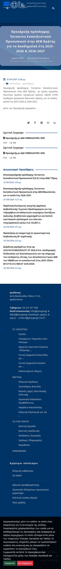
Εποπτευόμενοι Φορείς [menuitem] (30, 371)
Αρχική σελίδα (18, 58)
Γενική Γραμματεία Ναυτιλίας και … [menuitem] (33, 357)
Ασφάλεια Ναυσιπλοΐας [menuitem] (30, 407)
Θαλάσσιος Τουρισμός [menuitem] (30, 435)
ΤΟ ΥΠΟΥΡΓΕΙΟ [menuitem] (19, 329)
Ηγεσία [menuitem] (22, 334)
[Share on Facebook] (35, 123)
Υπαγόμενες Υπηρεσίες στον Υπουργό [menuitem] (33, 341)
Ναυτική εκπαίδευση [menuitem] (29, 431)
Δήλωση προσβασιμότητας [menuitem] (25, 485)
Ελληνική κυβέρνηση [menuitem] (22, 471)
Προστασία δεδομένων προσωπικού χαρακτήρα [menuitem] (30, 491)
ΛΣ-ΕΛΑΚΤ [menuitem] (17, 475)
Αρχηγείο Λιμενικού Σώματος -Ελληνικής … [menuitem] (33, 349)
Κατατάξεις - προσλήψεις (22, 83)
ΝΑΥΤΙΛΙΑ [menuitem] (16, 377)
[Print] (54, 123)
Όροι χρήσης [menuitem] (19, 502)
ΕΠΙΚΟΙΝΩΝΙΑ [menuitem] (19, 451)
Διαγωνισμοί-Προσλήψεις (38, 58)
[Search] (53, 7)
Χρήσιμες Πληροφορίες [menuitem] (30, 440)
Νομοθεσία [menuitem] (24, 445)
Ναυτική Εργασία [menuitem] (27, 426)
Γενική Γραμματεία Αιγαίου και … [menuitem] (32, 365)
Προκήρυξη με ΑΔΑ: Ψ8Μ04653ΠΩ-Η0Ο (25, 138)
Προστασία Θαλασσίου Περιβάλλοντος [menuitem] (30, 401)
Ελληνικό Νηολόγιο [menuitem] (28, 382)
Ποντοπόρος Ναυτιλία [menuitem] (30, 386)
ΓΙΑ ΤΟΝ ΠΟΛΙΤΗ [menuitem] (20, 421)
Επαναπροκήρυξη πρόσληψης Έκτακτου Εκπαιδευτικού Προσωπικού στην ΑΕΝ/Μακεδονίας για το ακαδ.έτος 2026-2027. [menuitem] (29, 192)
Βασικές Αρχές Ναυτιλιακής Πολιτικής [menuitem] (33, 393)
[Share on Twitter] (28, 123)
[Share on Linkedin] (41, 123)
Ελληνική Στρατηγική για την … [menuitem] (33, 414)
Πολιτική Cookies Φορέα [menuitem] (24, 497)
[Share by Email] (48, 123)
